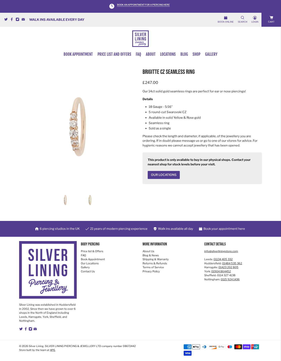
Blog (184, 54)
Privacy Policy (151, 271)
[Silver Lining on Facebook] (13, 20)
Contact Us (88, 271)
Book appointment (78, 54)
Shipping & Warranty (156, 259)
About (151, 54)
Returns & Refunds (155, 263)
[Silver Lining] (140, 38)
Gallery (211, 54)
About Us (148, 251)
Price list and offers (114, 54)
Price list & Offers (92, 251)
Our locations (163, 175)
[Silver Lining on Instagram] (18, 20)
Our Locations (90, 263)
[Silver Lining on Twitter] (7, 20)
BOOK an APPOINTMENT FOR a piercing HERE (143, 4)
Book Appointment (93, 259)
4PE (52, 350)
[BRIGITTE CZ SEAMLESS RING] (78, 128)
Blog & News (151, 255)
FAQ (138, 54)
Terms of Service (153, 267)
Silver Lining (36, 346)
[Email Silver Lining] (24, 20)
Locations (168, 54)
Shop (196, 54)
